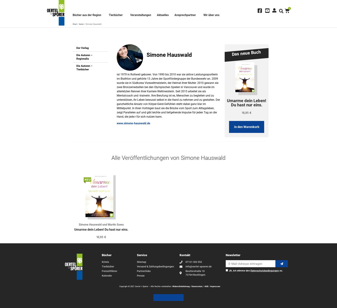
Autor (81, 24)
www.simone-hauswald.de (133, 123)
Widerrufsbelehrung (181, 286)
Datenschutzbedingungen (264, 270)
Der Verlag (82, 48)
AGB (206, 286)
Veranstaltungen (140, 15)
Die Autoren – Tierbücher (84, 67)
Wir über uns (211, 15)
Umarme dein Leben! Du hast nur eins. (101, 229)
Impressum (215, 286)
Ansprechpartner (185, 15)
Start (75, 24)
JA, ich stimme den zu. (256, 271)
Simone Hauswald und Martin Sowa (101, 224)
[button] (281, 11)
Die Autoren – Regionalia (84, 57)
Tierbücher (116, 15)
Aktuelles (163, 15)
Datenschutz (197, 286)
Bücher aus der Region (87, 15)
